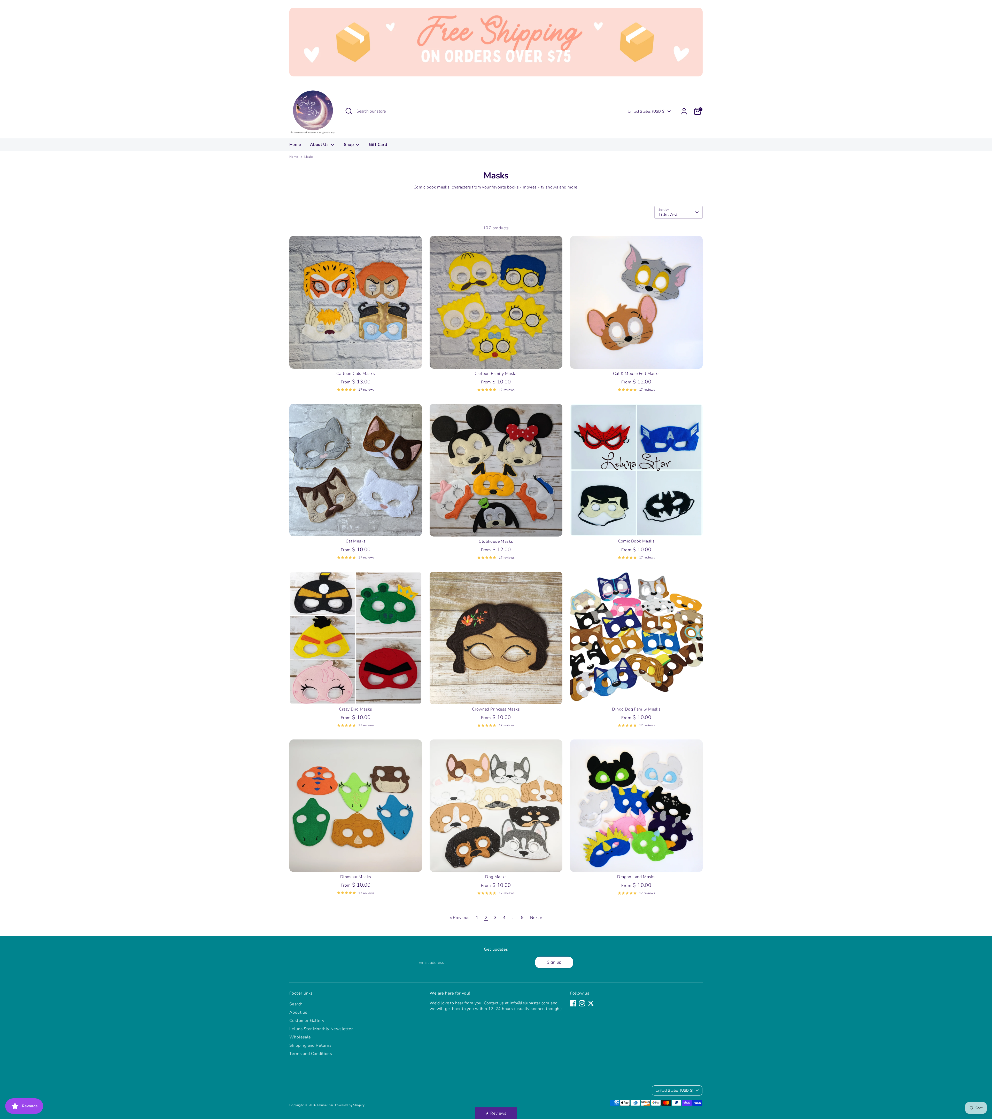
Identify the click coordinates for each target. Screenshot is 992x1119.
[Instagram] (582, 1003)
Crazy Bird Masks (355, 709)
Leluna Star (325, 1105)
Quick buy (355, 360)
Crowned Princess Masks (496, 709)
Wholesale (300, 1037)
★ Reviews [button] (496, 1113)
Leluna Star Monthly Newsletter (321, 1029)
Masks (309, 157)
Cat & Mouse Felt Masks (636, 373)
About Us (320, 144)
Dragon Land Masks (636, 877)
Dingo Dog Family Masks (636, 709)
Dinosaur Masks (355, 877)
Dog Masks (496, 877)
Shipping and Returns (310, 1045)
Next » (536, 917)
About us (298, 1012)
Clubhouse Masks (496, 541)
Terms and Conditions (310, 1054)
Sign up (554, 962)
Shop (349, 144)
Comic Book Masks (636, 541)
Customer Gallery (306, 1020)
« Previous (460, 917)
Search (296, 1004)
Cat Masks (356, 541)
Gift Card (378, 144)
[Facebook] (573, 1003)
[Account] (684, 111)
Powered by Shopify (350, 1105)
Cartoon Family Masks (496, 373)
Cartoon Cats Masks (355, 373)
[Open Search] (349, 111)
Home (295, 144)
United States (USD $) (646, 111)
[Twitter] (591, 1003)
